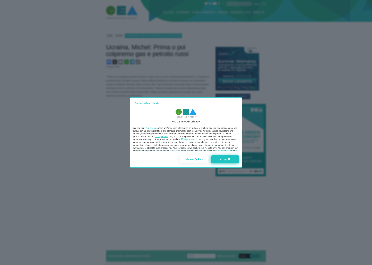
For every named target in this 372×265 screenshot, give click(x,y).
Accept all (225, 159)
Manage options (194, 159)
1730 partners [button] (151, 128)
